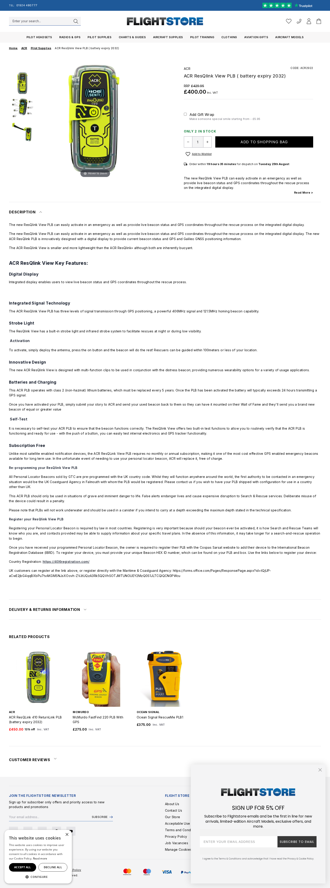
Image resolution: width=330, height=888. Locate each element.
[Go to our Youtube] (70, 831)
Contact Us (173, 810)
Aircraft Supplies (168, 37)
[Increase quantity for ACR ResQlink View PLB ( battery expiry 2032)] (207, 142)
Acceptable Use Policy (182, 823)
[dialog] (38, 857)
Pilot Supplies (99, 37)
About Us (172, 804)
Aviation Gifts (256, 37)
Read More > (303, 192)
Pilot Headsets (39, 37)
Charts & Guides (132, 37)
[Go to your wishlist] (288, 21)
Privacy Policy (176, 836)
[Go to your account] (309, 21)
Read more (40, 858)
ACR (187, 69)
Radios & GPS (69, 37)
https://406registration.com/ (66, 561)
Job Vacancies (176, 843)
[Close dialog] (320, 769)
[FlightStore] (165, 21)
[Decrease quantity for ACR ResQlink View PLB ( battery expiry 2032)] (188, 142)
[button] (38, 877)
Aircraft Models (289, 37)
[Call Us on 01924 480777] (299, 21)
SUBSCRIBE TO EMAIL (297, 841)
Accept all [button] (22, 867)
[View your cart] (319, 21)
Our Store (172, 817)
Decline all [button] (53, 867)
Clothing (229, 37)
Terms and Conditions (182, 830)
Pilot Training (202, 37)
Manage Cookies (178, 849)
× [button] (66, 834)
